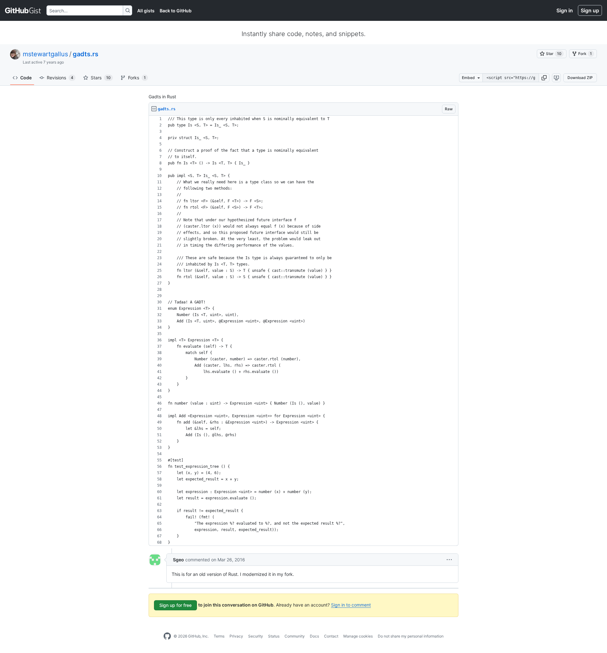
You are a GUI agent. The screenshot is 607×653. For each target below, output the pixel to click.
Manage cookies (358, 636)
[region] (303, 331)
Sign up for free (175, 605)
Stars (101, 77)
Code (26, 77)
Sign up (590, 10)
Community (295, 636)
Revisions (60, 77)
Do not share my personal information (411, 636)
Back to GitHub (176, 10)
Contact (331, 636)
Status (273, 636)
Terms (219, 636)
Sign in (564, 10)
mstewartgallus (45, 54)
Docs (314, 636)
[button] (544, 77)
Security (255, 636)
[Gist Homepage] (23, 10)
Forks (137, 77)
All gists (146, 10)
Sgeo (178, 559)
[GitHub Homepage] (167, 636)
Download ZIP (580, 77)
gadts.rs (85, 54)
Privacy (236, 636)
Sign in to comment (351, 604)
